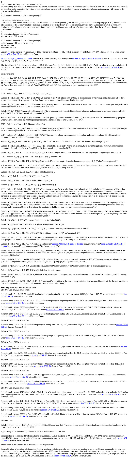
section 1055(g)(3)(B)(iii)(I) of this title (67, 244)
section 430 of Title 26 (15, 303)
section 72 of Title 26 (86, 403)
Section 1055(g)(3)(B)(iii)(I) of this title (16, 58)
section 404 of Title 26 (42, 366)
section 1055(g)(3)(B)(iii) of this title (86, 58)
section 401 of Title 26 (10, 54)
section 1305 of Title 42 (110, 67)
